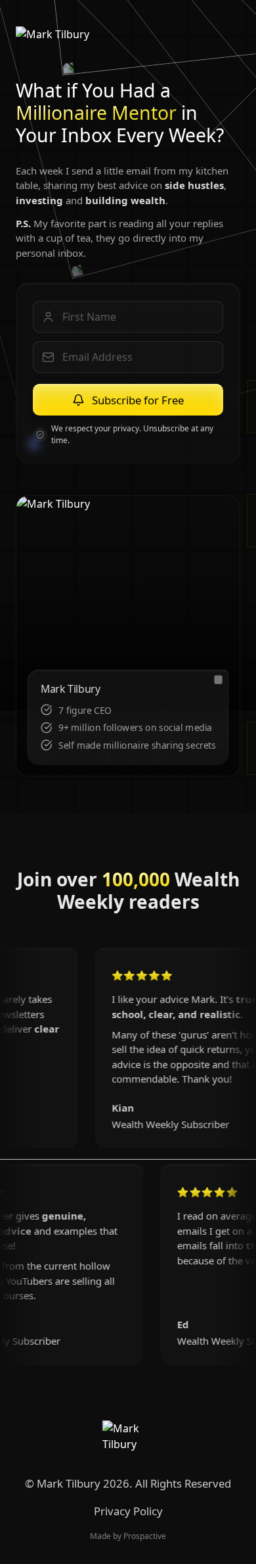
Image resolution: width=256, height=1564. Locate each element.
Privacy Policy (128, 1511)
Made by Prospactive (128, 1536)
